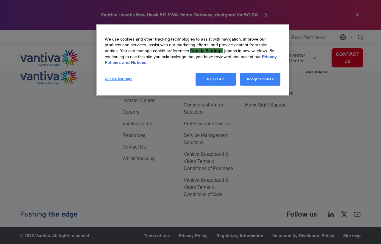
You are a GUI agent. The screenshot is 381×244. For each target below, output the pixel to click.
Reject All (215, 79)
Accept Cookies (260, 79)
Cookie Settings (118, 79)
